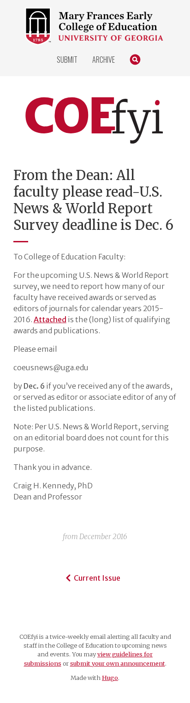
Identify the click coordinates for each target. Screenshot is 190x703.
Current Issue (97, 578)
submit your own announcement (117, 663)
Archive (103, 59)
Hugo (110, 677)
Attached (50, 319)
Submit (67, 59)
